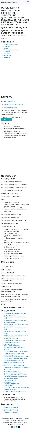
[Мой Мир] (16, 427)
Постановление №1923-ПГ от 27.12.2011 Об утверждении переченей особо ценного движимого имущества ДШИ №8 (17, 358)
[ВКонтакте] (12, 427)
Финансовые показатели (11, 50)
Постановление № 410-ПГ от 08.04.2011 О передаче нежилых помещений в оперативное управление (16, 353)
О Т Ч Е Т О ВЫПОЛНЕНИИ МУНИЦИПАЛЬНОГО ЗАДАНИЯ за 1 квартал (14, 347)
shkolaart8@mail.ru (11, 107)
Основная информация (11, 44)
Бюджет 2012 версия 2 (11, 412)
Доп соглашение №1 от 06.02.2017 (14, 366)
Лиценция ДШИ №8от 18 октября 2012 (15, 375)
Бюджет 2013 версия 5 (11, 411)
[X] (19, 427)
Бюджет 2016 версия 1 (11, 409)
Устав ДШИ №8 (8, 385)
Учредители (7, 55)
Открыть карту (6, 119)
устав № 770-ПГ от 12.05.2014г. (13, 373)
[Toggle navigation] (28, 2)
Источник (4, 38)
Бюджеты (7, 57)
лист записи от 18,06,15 (11, 338)
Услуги (6, 48)
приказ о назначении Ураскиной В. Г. (15, 391)
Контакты (7, 46)
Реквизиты (7, 51)
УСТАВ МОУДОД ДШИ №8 (11, 384)
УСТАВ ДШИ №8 (9, 382)
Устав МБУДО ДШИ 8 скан (12, 371)
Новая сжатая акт (9, 344)
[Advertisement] (15, 77)
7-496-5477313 (11, 101)
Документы (7, 53)
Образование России (9, 2)
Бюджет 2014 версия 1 (11, 407)
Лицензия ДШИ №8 (10, 380)
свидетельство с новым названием (14, 340)
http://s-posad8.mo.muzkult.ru (14, 104)
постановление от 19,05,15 (12, 342)
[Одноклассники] (14, 427)
